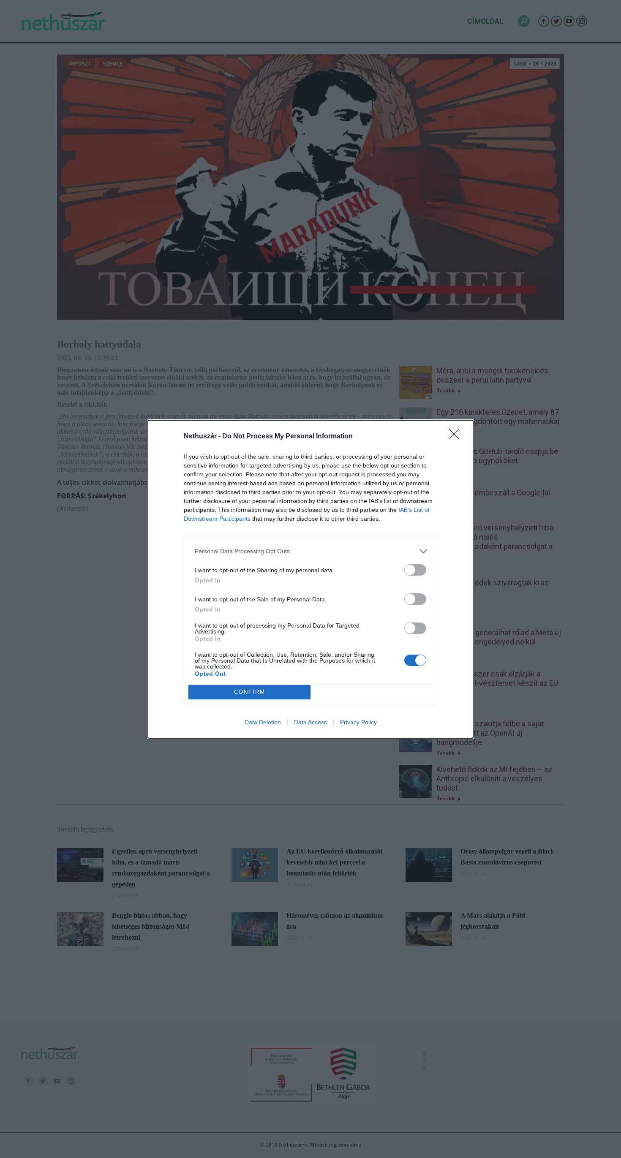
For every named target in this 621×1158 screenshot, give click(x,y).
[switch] (415, 570)
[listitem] (310, 551)
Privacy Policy (358, 722)
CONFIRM (249, 692)
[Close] (457, 437)
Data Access (310, 722)
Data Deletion (263, 722)
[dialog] (310, 579)
